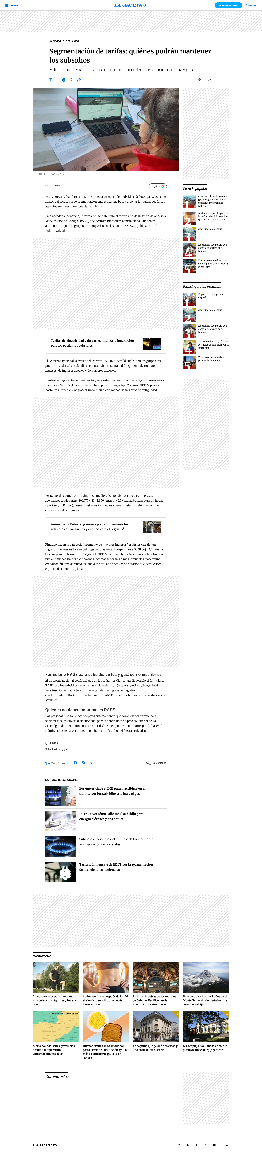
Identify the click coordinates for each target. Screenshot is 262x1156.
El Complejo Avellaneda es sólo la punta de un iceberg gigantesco (213, 263)
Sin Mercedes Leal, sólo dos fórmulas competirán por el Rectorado (213, 344)
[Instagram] (179, 1145)
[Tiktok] (205, 1145)
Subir (226, 1145)
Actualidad (72, 40)
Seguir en (156, 186)
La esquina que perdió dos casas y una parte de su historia (212, 248)
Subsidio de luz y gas (56, 749)
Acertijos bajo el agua (210, 228)
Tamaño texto (58, 763)
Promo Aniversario (228, 5)
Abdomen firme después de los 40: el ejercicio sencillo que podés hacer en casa (213, 216)
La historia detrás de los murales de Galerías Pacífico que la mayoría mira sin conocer (154, 1000)
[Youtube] (214, 1145)
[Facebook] (196, 1145)
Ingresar (252, 5)
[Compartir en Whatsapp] (71, 80)
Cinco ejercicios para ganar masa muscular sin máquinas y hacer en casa (55, 1000)
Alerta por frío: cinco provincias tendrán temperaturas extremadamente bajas (54, 1050)
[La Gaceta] (131, 5)
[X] (188, 1145)
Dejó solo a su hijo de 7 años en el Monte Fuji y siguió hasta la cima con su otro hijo (205, 1000)
